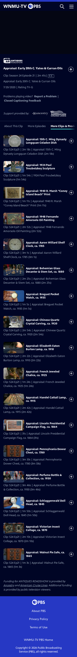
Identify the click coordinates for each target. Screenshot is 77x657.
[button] (62, 6)
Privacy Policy (38, 619)
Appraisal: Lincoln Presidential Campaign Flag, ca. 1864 (45, 425)
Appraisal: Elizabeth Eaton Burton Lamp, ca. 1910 (43, 347)
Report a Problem (45, 96)
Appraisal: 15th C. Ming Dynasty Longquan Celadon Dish (46, 141)
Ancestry (8, 585)
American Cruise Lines (33, 585)
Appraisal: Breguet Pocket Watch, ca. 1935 (42, 296)
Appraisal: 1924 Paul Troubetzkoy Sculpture (40, 166)
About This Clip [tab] (13, 126)
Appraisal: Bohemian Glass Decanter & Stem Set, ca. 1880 (45, 270)
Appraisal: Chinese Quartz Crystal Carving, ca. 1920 (42, 321)
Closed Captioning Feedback (22, 100)
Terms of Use (38, 627)
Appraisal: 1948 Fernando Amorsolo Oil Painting (42, 218)
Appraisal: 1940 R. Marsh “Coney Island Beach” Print (46, 192)
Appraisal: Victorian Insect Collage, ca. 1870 (43, 528)
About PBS (39, 611)
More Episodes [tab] (37, 126)
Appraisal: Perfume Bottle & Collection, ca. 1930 (44, 476)
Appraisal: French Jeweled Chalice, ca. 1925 (42, 373)
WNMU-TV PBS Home (38, 640)
